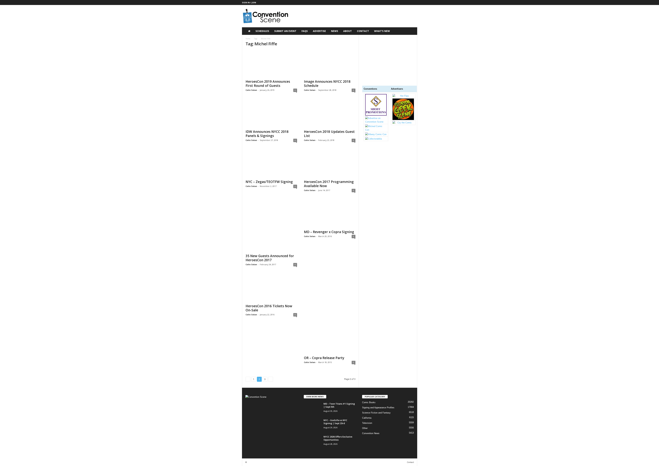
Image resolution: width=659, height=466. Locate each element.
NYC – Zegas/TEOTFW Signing (269, 182)
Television (367, 423)
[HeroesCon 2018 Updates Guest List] (329, 114)
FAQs (305, 31)
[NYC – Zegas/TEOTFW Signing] (271, 164)
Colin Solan (251, 90)
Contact (363, 31)
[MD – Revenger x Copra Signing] (329, 214)
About (347, 31)
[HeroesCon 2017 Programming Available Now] (329, 164)
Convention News (370, 433)
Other (365, 428)
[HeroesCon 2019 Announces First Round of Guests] (271, 63)
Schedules (262, 31)
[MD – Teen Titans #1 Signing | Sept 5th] (312, 408)
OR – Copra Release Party (324, 358)
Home (248, 38)
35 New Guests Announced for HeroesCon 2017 (270, 258)
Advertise (319, 31)
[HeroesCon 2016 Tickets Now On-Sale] (271, 288)
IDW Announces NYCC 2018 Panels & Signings (267, 133)
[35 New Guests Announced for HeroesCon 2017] (271, 226)
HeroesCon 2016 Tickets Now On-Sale (269, 308)
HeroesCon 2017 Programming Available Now (329, 184)
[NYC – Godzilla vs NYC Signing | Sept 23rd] (312, 425)
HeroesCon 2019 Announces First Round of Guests (268, 83)
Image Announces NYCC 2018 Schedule (327, 83)
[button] (412, 31)
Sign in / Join (249, 2)
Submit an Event (285, 31)
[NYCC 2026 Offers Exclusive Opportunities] (312, 441)
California (366, 418)
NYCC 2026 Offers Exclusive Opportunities (337, 438)
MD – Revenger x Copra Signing (329, 232)
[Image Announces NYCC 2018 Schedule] (329, 63)
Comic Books (368, 402)
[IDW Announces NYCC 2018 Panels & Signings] (271, 114)
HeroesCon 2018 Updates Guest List (329, 133)
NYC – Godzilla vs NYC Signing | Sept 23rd (335, 422)
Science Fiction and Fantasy (376, 412)
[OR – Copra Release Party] (329, 314)
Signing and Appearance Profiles (378, 407)
